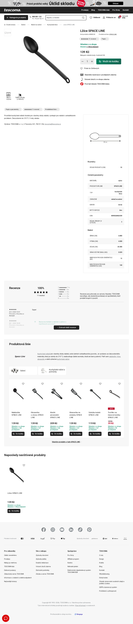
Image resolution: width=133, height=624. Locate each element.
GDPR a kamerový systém (108, 587)
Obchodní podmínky (42, 570)
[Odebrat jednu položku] (82, 61)
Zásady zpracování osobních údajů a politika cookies (111, 582)
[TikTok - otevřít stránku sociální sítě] (80, 529)
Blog (93, 10)
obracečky (41, 359)
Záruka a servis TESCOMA (45, 574)
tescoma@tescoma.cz (53, 124)
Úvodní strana (10, 25)
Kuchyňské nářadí (43, 354)
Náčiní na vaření (36, 25)
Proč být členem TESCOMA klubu (97, 84)
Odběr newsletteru (10, 555)
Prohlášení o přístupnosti (107, 591)
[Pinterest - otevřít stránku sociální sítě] (89, 529)
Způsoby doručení (42, 555)
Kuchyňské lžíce (52, 25)
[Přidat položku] (92, 61)
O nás (101, 555)
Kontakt (126, 10)
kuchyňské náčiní (63, 359)
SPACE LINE (113, 34)
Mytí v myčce (8, 98)
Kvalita (101, 563)
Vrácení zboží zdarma (43, 566)
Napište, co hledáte (53, 17)
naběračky (112, 357)
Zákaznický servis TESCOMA (14, 574)
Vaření (23, 25)
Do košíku (19, 434)
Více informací (80, 605)
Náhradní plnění (73, 566)
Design (101, 559)
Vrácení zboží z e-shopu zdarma (97, 79)
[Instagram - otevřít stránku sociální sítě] (52, 529)
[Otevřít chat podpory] (5, 618)
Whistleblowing (104, 574)
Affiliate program (73, 559)
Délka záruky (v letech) (20, 98)
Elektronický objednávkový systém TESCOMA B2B (79, 571)
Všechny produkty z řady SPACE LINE (66, 442)
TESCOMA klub (104, 10)
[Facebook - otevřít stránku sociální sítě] (43, 529)
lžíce (118, 357)
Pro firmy (116, 10)
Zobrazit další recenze (67, 327)
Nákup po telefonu (10, 563)
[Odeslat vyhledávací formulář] (83, 17)
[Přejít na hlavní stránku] (12, 10)
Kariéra (70, 563)
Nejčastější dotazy (10, 581)
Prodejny (84, 10)
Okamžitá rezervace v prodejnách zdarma (100, 75)
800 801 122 (36, 17)
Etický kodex (103, 578)
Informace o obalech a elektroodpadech (18, 578)
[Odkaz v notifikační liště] (66, 3)
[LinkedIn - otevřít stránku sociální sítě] (71, 529)
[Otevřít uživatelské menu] (104, 17)
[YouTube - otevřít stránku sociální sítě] (61, 529)
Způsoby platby (41, 559)
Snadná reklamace (42, 563)
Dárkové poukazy (10, 570)
